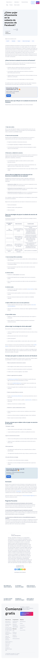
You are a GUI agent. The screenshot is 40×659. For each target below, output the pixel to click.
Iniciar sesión (17, 4)
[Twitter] (17, 569)
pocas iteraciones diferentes (16, 395)
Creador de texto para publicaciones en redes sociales (8, 629)
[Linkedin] (19, 569)
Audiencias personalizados (13, 379)
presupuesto (18, 491)
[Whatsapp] (21, 569)
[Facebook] (15, 569)
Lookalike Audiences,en (17, 383)
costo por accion (30, 289)
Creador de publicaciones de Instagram (8, 633)
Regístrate (32, 495)
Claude (19, 41)
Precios (11, 4)
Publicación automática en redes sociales (15, 625)
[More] (25, 569)
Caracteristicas (25, 2)
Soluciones (16, 2)
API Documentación (16, 638)
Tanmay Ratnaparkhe (16, 535)
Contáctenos (22, 625)
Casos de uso (9, 2)
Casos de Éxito (22, 630)
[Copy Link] (23, 569)
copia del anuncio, (28, 399)
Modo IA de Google (26, 41)
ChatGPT (7, 41)
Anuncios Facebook (26, 495)
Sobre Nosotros (23, 621)
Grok (33, 41)
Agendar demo (37, 2)
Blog (7, 4)
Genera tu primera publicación (25, 614)
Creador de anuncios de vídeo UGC (8, 649)
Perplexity (13, 41)
